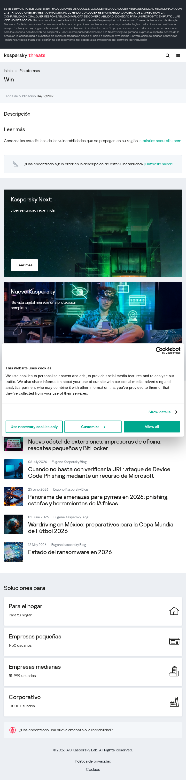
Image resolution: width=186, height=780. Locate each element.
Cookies (93, 769)
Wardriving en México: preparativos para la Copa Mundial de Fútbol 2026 (101, 527)
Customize (90, 427)
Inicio (8, 70)
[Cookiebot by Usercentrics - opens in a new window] (159, 350)
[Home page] (25, 56)
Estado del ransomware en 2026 (70, 552)
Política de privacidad (93, 761)
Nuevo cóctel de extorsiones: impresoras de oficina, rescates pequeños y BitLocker (95, 445)
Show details (159, 412)
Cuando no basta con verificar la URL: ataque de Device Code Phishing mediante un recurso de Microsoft (99, 472)
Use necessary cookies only (34, 427)
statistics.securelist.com (160, 140)
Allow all (152, 427)
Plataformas (29, 70)
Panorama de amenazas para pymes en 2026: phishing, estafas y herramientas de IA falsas (98, 500)
